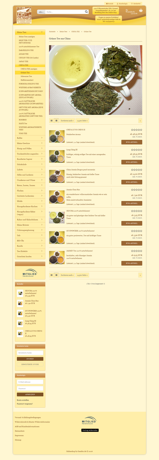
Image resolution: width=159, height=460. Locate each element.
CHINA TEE (23, 65)
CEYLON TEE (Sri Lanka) (29, 58)
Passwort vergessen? (25, 404)
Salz (18, 235)
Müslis (19, 201)
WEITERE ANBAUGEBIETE (30, 87)
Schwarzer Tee (26, 76)
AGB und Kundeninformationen (27, 426)
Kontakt (110, 4)
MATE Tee (23, 123)
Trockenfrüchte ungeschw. (28, 154)
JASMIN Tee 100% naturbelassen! (79, 251)
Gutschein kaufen (24, 256)
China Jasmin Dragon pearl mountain (80, 170)
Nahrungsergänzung (25, 230)
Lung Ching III (71, 150)
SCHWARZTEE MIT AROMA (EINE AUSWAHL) (30, 96)
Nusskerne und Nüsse (26, 180)
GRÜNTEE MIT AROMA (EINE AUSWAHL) (31, 108)
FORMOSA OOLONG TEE (29, 84)
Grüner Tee (25, 72)
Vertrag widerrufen (90, 430)
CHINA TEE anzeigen (29, 69)
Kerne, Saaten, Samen (26, 185)
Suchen (30, 359)
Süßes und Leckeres (25, 175)
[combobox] (67, 120)
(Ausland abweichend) (87, 142)
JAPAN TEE (23, 61)
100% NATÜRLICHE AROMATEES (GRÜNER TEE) (30, 114)
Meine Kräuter (23, 225)
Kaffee (19, 138)
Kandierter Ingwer (24, 159)
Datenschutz (19, 431)
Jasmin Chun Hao (73, 189)
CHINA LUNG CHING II (75, 130)
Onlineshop (70, 451)
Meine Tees (21, 32)
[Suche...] (86, 12)
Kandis (20, 246)
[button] (51, 120)
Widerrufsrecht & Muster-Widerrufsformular (32, 422)
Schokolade (21, 164)
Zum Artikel (132, 142)
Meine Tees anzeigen (27, 36)
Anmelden (30, 394)
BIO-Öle (20, 240)
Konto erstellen (23, 400)
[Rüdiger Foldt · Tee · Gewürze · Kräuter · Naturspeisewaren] (24, 17)
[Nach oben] (152, 456)
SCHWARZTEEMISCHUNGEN (31, 91)
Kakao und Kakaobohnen (27, 219)
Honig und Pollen (24, 148)
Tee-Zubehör (22, 251)
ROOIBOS (23, 120)
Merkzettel (136, 4)
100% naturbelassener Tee (29, 46)
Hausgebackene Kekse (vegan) (26, 212)
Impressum (19, 435)
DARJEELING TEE (26, 50)
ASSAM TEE (23, 54)
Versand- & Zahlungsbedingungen (28, 417)
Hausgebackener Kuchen (27, 206)
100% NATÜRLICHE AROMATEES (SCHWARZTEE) (31, 102)
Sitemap (18, 440)
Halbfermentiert (27, 80)
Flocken (20, 190)
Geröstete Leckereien (25, 196)
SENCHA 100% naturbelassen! (78, 211)
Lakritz (20, 169)
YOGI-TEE (23, 133)
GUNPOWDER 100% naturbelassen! (80, 231)
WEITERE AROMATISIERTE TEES (30, 128)
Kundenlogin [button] (122, 4)
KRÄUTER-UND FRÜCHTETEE (25, 41)
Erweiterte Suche (30, 364)
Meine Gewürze (23, 143)
